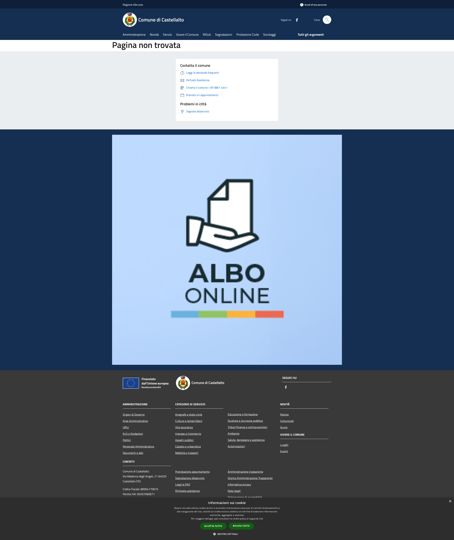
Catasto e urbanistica (188, 446)
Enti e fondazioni (133, 434)
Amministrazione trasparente (245, 472)
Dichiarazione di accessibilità (245, 497)
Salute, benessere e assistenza (246, 440)
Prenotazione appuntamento (192, 472)
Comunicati (287, 421)
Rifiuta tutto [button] (241, 525)
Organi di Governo (134, 414)
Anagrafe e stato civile (188, 414)
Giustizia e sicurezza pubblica (245, 421)
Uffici (126, 427)
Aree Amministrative (135, 421)
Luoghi (284, 445)
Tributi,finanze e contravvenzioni (247, 427)
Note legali (234, 491)
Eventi (284, 451)
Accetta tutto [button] (213, 526)
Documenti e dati (133, 453)
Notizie (284, 414)
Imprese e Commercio (188, 434)
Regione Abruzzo (133, 4)
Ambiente (233, 433)
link (261, 518)
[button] (227, 534)
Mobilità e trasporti (186, 453)
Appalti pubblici (184, 440)
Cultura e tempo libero (188, 421)
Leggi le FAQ (182, 484)
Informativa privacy (239, 484)
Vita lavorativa (184, 427)
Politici (127, 440)
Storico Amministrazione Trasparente (250, 478)
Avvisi (283, 427)
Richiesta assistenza (187, 491)
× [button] (450, 501)
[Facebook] (295, 19)
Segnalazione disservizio (189, 478)
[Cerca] (327, 19)
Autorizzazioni (236, 446)
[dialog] (227, 519)
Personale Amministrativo (138, 446)
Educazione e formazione (243, 414)
